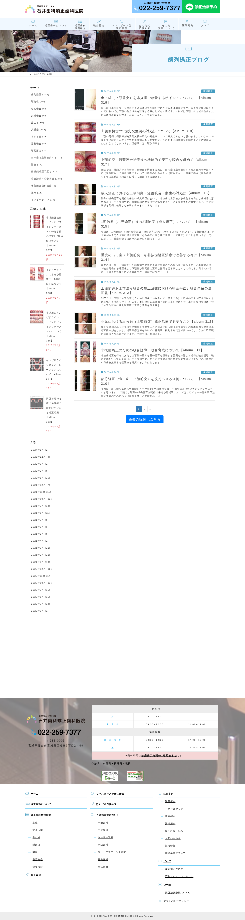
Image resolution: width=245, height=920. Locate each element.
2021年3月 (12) (40, 547)
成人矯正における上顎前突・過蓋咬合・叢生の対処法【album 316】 (156, 193)
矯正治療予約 (172, 892)
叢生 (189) (37, 122)
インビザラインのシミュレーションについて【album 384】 (54, 369)
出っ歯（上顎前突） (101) (46, 157)
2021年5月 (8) (40, 533)
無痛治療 (103, 866)
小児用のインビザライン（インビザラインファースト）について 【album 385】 (55, 326)
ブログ (205, 25)
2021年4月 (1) (40, 540)
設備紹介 (170, 823)
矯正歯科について (56, 25)
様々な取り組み (174, 831)
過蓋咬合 (37, 859)
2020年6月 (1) (40, 610)
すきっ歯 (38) (39, 136)
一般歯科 (103, 822)
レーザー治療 (105, 837)
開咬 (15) (36, 164)
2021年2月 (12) (40, 554)
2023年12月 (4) (40, 456)
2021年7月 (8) (40, 519)
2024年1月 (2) (40, 449)
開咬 (35, 852)
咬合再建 (98, 25)
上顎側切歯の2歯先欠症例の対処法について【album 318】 (148, 131)
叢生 (35, 822)
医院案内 (187, 25)
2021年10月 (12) (41, 499)
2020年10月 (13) (41, 583)
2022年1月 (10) (40, 477)
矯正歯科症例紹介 (80, 27)
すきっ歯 (37, 830)
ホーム (33, 25)
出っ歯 (36, 837)
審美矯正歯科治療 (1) (43, 185)
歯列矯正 (208, 91)
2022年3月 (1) (40, 463)
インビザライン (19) (43, 199)
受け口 (36, 844)
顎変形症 (37, 866)
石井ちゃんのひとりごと (179, 876)
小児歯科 (103, 830)
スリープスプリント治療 (112, 852)
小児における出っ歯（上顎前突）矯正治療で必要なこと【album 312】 (158, 321)
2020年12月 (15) (41, 569)
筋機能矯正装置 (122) (44, 171)
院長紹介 (170, 801)
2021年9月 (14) (40, 505)
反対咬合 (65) (39, 115)
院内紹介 (170, 816)
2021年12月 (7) (40, 485)
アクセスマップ (174, 809)
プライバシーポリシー (176, 901)
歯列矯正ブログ (174, 869)
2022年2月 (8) (40, 470)
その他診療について (166, 27)
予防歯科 (103, 844)
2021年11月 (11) (41, 492)
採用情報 (170, 845)
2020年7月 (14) (40, 603)
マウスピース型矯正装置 (122, 27)
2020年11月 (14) (41, 576)
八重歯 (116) (38, 129)
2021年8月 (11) (40, 512)
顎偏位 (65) (38, 101)
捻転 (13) (36, 192)
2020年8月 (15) (40, 596)
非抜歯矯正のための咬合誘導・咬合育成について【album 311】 (152, 350)
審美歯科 (103, 859)
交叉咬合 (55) (39, 108)
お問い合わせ (172, 838)
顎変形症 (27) (39, 150)
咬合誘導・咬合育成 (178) (46, 178)
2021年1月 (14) (40, 562)
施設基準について (175, 853)
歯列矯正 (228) (40, 94)
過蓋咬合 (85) (39, 143)
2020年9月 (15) (40, 589)
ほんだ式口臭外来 (144, 27)
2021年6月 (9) (40, 526)
